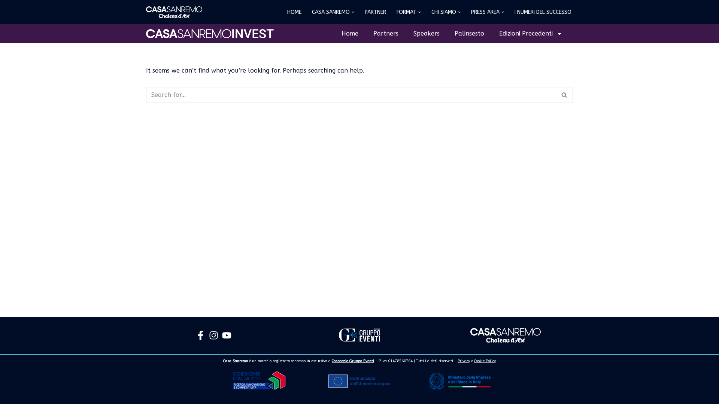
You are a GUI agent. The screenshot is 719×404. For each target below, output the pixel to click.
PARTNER (375, 12)
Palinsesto (469, 33)
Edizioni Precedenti (526, 33)
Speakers (426, 33)
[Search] (564, 95)
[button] (353, 12)
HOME (294, 12)
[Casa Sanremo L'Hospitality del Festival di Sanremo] (174, 12)
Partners (385, 33)
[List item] (200, 335)
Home (350, 33)
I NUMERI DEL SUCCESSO (543, 12)
